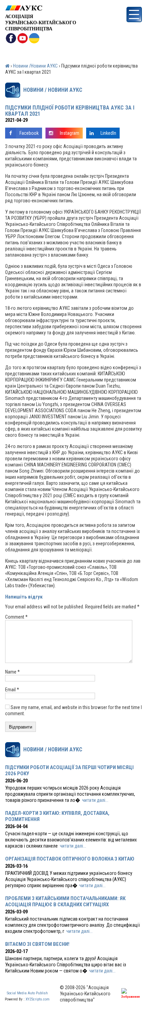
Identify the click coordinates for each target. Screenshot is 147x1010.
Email (12, 689)
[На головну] (40, 8)
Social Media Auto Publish (27, 993)
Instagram (69, 133)
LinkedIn (108, 133)
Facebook (29, 133)
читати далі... (95, 800)
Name (12, 672)
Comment (16, 617)
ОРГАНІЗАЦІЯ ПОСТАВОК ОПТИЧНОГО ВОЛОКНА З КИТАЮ (69, 859)
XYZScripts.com (38, 999)
